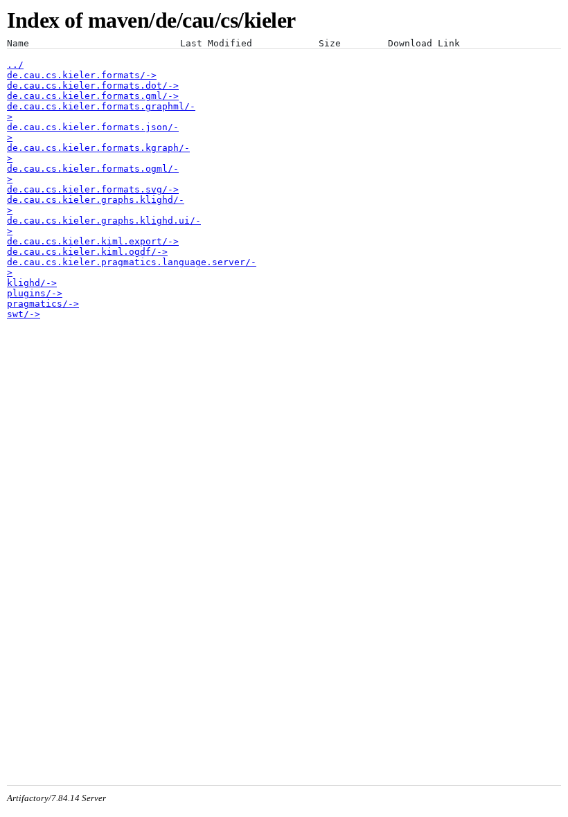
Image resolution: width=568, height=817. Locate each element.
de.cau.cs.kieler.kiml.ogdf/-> (87, 251)
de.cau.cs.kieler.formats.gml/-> (93, 96)
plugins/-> (34, 293)
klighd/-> (32, 283)
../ (15, 65)
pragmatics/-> (43, 303)
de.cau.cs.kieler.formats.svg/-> (93, 189)
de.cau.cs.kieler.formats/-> (82, 75)
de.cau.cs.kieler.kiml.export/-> (93, 241)
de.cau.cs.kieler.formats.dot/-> (93, 85)
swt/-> (23, 314)
